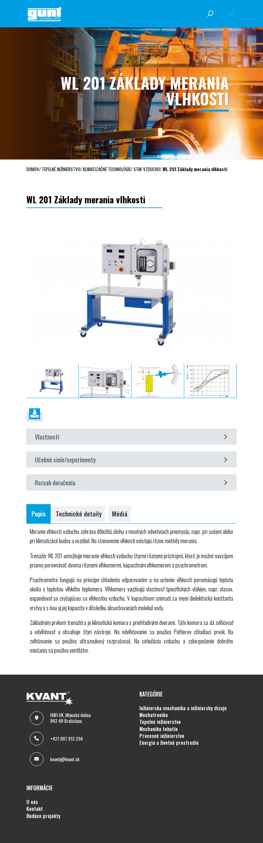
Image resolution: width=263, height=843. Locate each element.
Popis (39, 513)
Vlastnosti (47, 436)
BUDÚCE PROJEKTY (43, 816)
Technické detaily (79, 513)
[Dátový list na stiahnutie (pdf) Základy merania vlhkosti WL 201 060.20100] (34, 417)
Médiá (119, 513)
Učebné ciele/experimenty (65, 459)
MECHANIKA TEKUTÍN (158, 729)
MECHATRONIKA (153, 715)
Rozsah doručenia (55, 482)
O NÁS (32, 802)
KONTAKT (34, 809)
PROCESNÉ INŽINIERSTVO (161, 736)
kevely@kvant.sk (64, 759)
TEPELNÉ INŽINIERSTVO (160, 722)
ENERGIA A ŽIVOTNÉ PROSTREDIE (169, 743)
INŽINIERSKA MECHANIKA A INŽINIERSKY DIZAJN (183, 708)
